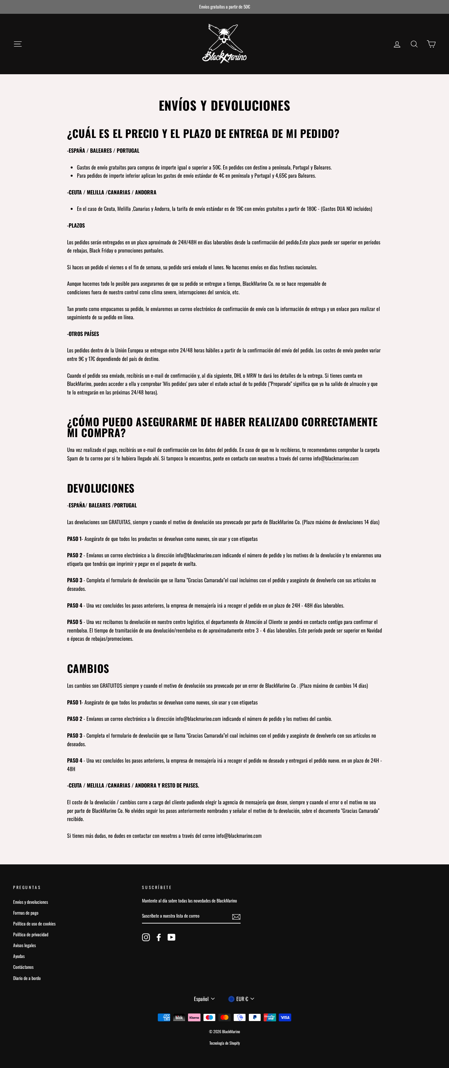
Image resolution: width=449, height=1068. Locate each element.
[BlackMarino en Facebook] (159, 937)
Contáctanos (23, 967)
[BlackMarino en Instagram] (146, 937)
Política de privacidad (30, 934)
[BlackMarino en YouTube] (172, 937)
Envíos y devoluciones (30, 902)
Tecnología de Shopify (224, 1043)
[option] (224, 7)
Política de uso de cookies (34, 923)
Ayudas (19, 956)
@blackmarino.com (340, 458)
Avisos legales (24, 945)
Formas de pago (25, 912)
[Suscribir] (236, 916)
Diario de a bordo (27, 978)
